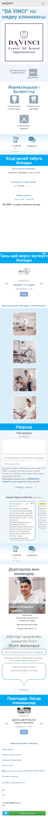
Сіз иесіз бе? (7, 765)
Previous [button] (6, 283)
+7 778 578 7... (16, 148)
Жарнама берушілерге (12, 760)
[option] (24, 283)
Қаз (3, 789)
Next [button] (41, 283)
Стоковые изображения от (13, 782)
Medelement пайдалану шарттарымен (21, 480)
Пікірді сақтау (24, 487)
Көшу (24, 294)
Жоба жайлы (7, 749)
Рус (3, 795)
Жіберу (24, 690)
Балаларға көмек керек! (34, 770)
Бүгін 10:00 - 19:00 (23, 199)
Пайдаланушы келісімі (11, 754)
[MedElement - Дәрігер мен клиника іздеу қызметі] (7, 3)
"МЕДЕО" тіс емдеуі (24, 284)
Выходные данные (10, 776)
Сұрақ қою (32, 145)
